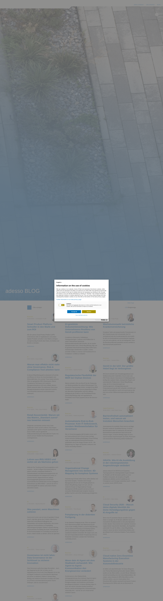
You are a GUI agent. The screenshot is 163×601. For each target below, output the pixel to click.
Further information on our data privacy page (68, 299)
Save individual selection (81, 315)
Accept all (74, 311)
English (58, 282)
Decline (89, 311)
